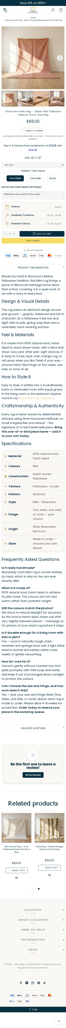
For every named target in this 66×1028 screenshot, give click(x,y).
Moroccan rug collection (36, 398)
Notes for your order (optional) (21, 187)
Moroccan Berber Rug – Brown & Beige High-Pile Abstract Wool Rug (16, 849)
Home (33, 17)
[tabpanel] (16, 850)
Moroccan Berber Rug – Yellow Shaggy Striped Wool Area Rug (49, 849)
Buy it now (33, 240)
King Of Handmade (33, 10)
